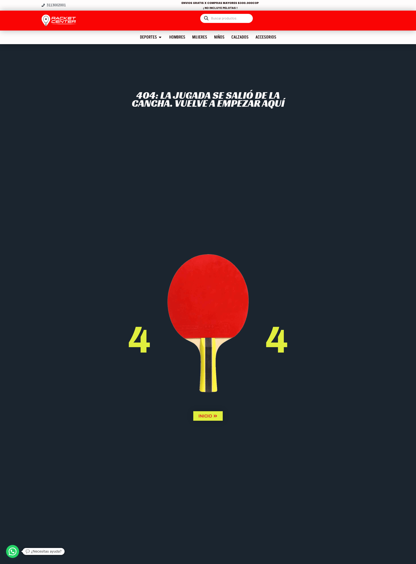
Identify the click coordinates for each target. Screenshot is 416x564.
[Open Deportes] (160, 37)
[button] (12, 551)
